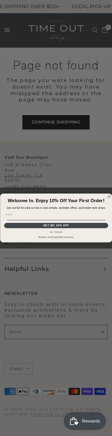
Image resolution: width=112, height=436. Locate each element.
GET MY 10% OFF (56, 225)
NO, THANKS (56, 232)
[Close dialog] (109, 196)
